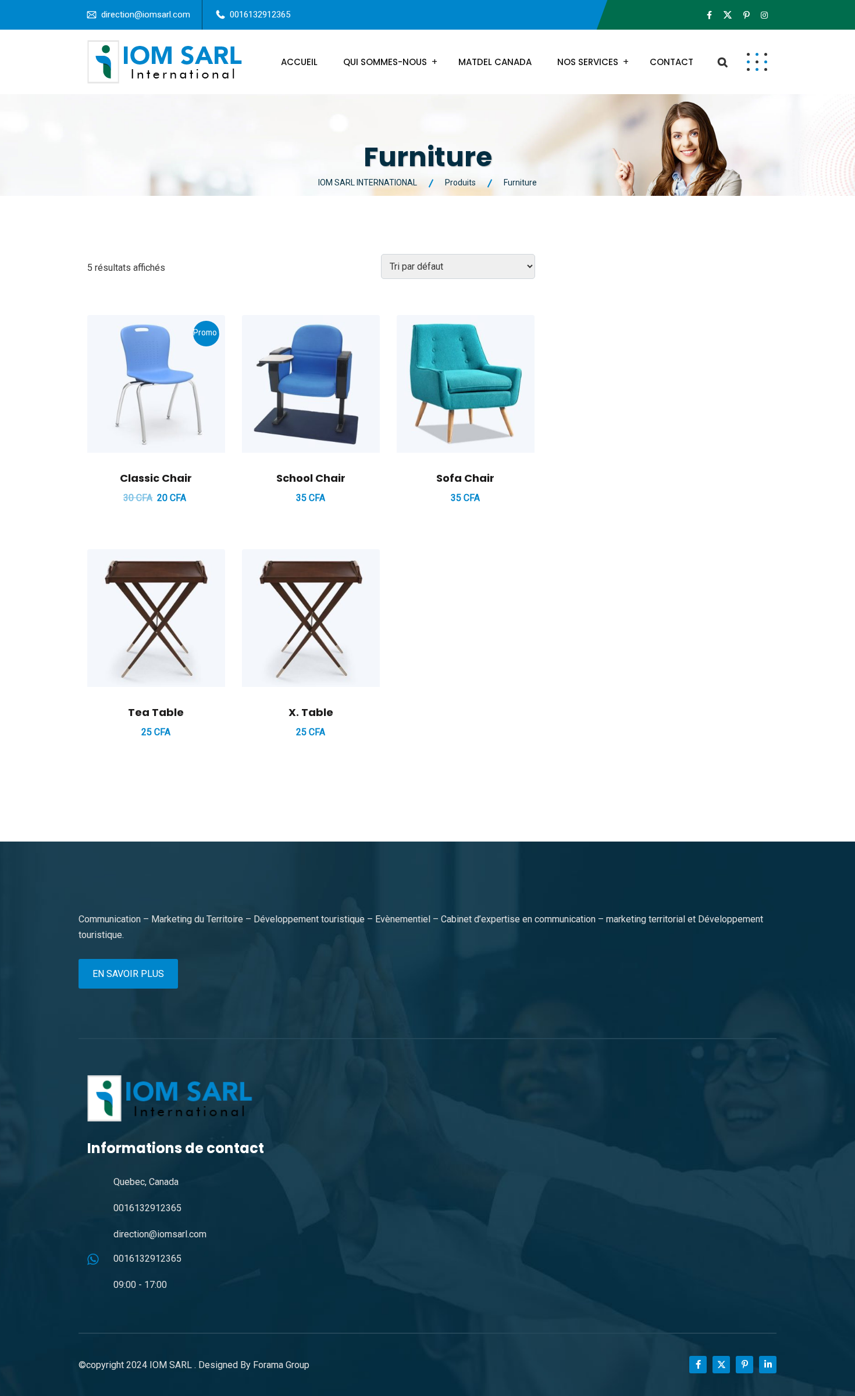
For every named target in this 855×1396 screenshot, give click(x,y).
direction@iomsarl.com (145, 14)
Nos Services (587, 62)
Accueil (299, 62)
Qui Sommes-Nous (385, 62)
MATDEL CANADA (495, 62)
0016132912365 (260, 14)
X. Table (310, 712)
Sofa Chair (465, 478)
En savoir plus (128, 973)
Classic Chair (156, 478)
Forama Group (281, 1364)
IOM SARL (171, 1364)
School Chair (310, 478)
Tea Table (156, 712)
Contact (671, 62)
